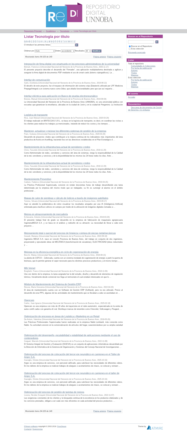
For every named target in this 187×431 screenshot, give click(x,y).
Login (160, 3)
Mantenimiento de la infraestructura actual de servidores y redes (57, 147)
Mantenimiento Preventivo (37, 179)
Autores (134, 70)
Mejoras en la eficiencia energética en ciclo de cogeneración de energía (61, 252)
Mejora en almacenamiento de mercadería (46, 214)
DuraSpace (61, 426)
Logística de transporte (36, 115)
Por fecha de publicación (141, 68)
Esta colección (137, 49)
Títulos (134, 73)
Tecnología (64, 31)
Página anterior (99, 57)
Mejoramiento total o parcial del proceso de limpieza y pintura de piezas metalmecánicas (70, 233)
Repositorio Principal (33, 31)
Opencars (29, 300)
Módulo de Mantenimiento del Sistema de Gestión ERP (52, 284)
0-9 (25, 41)
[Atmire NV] (155, 428)
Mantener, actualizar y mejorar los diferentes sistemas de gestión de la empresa (65, 131)
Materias (134, 75)
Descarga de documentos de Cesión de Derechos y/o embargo (145, 109)
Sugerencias (38, 429)
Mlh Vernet (29, 268)
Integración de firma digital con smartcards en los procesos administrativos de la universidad (71, 64)
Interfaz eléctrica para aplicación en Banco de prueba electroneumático (61, 96)
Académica (51, 31)
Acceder (131, 97)
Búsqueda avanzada (136, 52)
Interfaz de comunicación (37, 80)
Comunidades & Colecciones (143, 66)
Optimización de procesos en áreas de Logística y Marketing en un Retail (61, 316)
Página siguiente (114, 57)
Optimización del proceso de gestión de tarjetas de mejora (54, 392)
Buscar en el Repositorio (141, 46)
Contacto (27, 429)
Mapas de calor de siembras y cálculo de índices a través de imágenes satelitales (66, 198)
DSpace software (31, 426)
